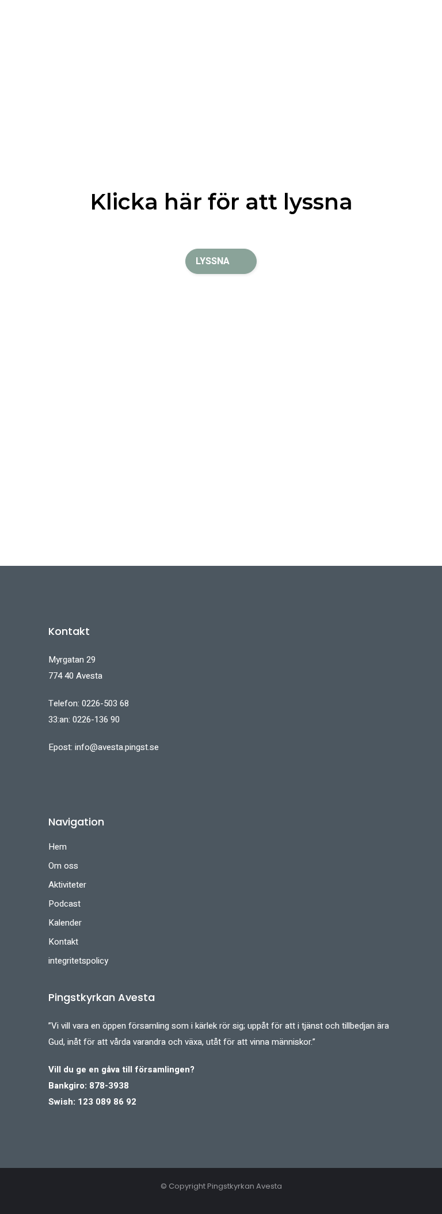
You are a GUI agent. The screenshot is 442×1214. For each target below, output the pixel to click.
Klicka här (146, 201)
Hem (57, 846)
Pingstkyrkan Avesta (244, 1186)
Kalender (65, 922)
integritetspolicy (78, 960)
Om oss (63, 865)
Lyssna (213, 261)
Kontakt (63, 941)
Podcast (64, 903)
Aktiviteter (67, 884)
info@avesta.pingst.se (117, 747)
